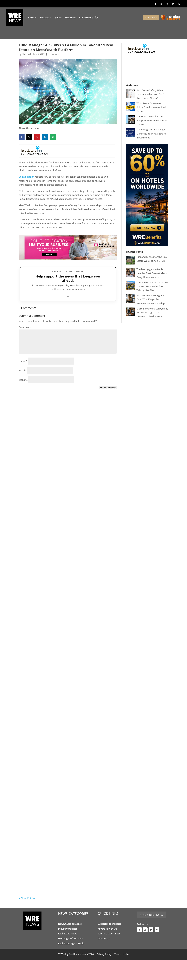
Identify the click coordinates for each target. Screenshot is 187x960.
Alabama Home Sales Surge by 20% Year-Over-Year (62, 467)
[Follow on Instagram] (167, 4)
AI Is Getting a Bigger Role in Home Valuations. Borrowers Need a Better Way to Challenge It (59, 884)
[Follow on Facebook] (155, 4)
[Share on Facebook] (22, 137)
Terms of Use (121, 954)
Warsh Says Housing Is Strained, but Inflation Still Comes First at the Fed (67, 801)
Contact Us (104, 938)
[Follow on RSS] (178, 4)
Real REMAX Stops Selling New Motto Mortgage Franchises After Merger (59, 719)
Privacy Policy (104, 954)
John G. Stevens (33, 550)
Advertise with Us (107, 928)
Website (23, 379)
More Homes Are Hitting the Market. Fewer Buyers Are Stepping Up (66, 547)
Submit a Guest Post (109, 933)
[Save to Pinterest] (37, 137)
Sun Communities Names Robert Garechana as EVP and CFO (66, 636)
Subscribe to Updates (109, 923)
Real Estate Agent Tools (71, 943)
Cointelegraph (26, 176)
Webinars (70, 17)
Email (23, 370)
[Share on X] (29, 137)
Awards (44, 17)
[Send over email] (53, 137)
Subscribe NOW (151, 915)
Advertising (86, 17)
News (31, 17)
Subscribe (151, 17)
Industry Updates (67, 928)
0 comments (55, 54)
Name (23, 361)
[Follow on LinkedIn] (173, 4)
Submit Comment (108, 387)
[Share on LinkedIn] (45, 137)
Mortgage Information (70, 938)
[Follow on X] (161, 4)
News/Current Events (70, 923)
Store (58, 17)
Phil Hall (26, 54)
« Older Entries (27, 898)
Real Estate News (67, 933)
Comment (25, 327)
